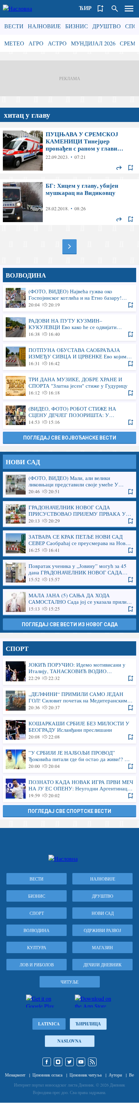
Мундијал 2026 (93, 43)
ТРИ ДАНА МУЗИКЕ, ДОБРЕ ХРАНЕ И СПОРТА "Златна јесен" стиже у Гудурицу (69, 386)
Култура (36, 947)
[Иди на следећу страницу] (69, 246)
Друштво (106, 26)
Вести (14, 26)
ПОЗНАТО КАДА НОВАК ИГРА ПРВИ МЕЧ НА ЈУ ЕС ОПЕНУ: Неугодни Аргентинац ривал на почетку (69, 788)
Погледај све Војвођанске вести (69, 438)
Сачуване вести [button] (100, 8)
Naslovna (69, 1041)
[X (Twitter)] (69, 1062)
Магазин (102, 947)
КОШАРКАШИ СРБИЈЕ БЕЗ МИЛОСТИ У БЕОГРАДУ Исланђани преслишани (69, 730)
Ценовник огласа (47, 1075)
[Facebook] (46, 1062)
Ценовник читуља (86, 1075)
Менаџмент (15, 1075)
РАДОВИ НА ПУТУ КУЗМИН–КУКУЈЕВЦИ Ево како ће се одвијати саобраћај (69, 327)
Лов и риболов (37, 964)
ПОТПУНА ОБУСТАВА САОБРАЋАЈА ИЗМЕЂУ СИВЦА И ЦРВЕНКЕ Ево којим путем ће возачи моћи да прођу (69, 356)
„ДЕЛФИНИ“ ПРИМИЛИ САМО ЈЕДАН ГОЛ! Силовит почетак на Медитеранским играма (69, 701)
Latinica (49, 1024)
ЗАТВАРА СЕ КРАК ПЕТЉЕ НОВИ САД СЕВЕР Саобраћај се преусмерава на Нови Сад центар (69, 543)
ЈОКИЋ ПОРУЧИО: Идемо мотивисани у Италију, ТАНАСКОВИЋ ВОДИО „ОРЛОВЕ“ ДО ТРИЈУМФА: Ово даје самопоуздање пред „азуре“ (69, 671)
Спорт (37, 913)
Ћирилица (88, 1024)
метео (14, 43)
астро (57, 43)
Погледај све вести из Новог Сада (70, 624)
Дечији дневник (102, 964)
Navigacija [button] (129, 8)
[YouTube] (81, 1062)
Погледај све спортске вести (69, 811)
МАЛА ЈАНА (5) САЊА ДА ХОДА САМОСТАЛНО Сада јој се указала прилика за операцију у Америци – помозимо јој (69, 602)
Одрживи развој (102, 930)
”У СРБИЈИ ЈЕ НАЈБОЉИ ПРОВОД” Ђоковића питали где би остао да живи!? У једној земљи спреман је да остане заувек (69, 759)
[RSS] (92, 1062)
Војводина (37, 930)
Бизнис (76, 26)
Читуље (69, 982)
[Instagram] (58, 1062)
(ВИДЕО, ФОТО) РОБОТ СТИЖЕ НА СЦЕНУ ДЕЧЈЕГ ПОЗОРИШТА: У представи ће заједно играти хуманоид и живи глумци (69, 415)
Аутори (115, 1075)
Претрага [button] (115, 8)
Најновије (44, 26)
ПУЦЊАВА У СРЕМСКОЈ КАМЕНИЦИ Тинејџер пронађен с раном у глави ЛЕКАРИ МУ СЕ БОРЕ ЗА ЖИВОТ (69, 150)
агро (36, 43)
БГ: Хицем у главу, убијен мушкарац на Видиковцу (69, 202)
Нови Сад (103, 913)
